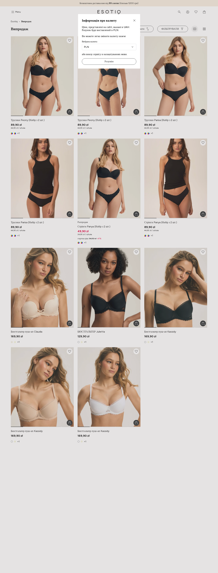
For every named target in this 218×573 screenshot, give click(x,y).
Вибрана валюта (89, 41)
